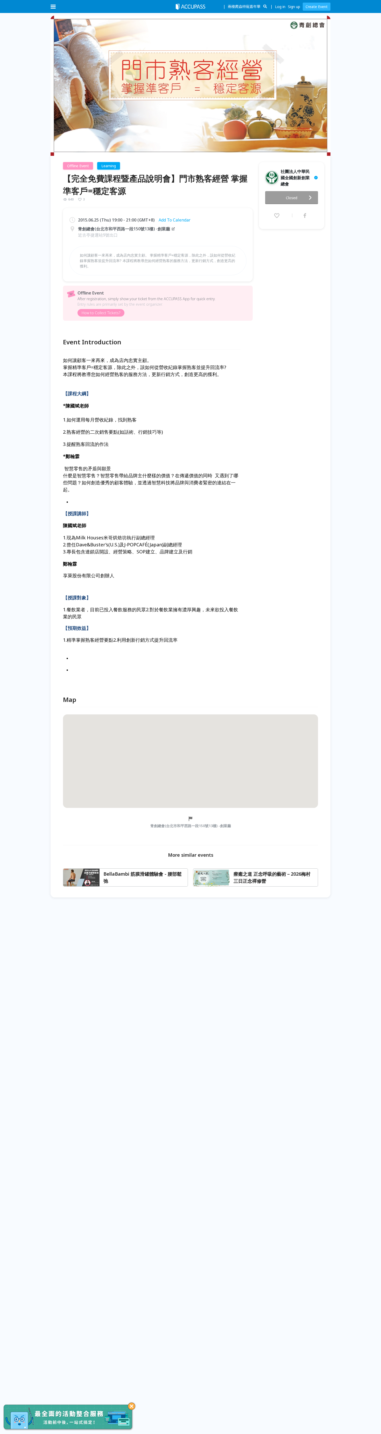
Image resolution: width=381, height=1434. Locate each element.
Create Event (317, 6)
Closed (291, 197)
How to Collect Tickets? (101, 312)
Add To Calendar (174, 220)
